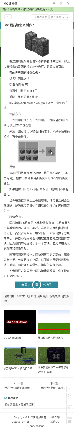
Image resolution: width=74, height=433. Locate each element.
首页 (5, 9)
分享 (49, 284)
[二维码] (69, 421)
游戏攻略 (15, 9)
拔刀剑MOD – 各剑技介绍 (18, 368)
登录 (15, 404)
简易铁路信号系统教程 (50, 337)
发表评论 (41, 17)
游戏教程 (40, 9)
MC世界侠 (10, 3)
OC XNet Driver (12, 337)
